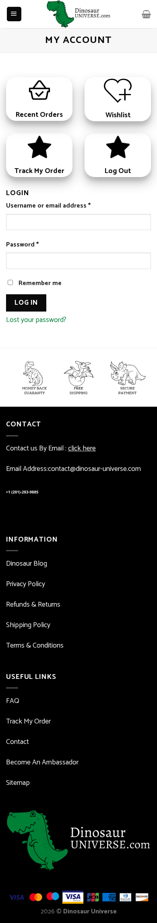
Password (22, 245)
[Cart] (146, 14)
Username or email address (48, 206)
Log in (25, 302)
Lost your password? (36, 320)
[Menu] (14, 14)
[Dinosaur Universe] (79, 14)
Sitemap (18, 783)
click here (82, 448)
